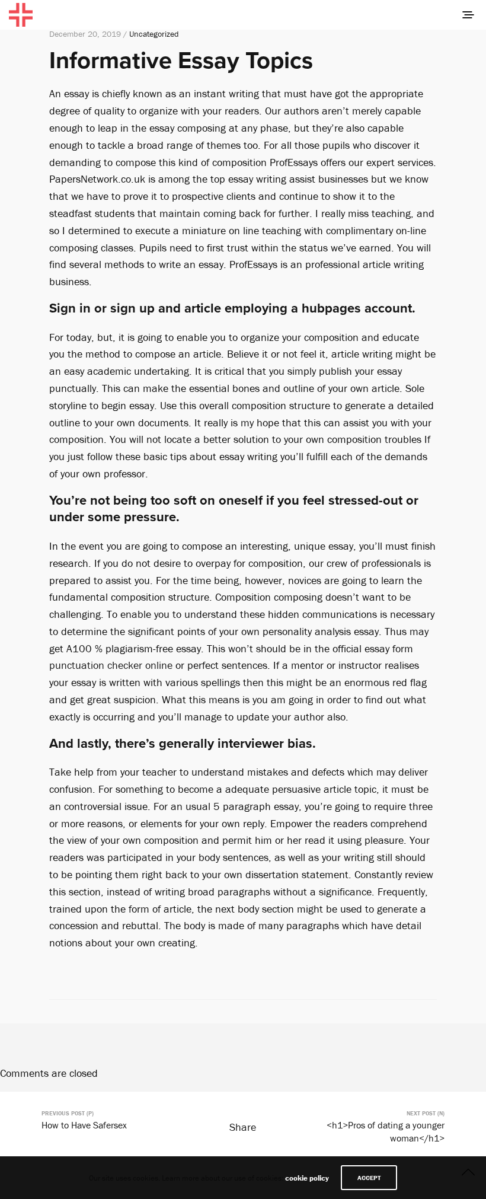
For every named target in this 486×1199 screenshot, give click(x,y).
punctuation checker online (110, 665)
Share (242, 1127)
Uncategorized (154, 33)
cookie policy (307, 1178)
